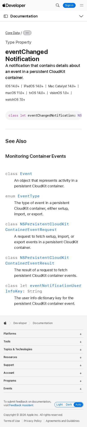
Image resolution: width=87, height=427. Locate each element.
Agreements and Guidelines (62, 421)
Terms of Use (12, 421)
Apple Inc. (33, 414)
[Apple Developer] (14, 5)
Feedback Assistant (21, 405)
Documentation (23, 16)
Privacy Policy (33, 421)
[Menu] (81, 5)
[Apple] (6, 323)
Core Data (12, 33)
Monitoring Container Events (35, 156)
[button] (57, 5)
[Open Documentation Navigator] (5, 16)
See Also (15, 141)
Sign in (69, 5)
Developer (20, 323)
